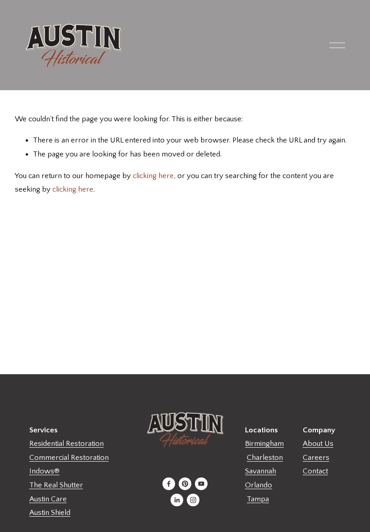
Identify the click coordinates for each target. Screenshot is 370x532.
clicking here (153, 176)
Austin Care (48, 499)
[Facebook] (168, 483)
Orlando (258, 485)
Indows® (44, 471)
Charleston (265, 458)
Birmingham (264, 444)
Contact (315, 471)
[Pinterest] (185, 483)
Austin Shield (49, 513)
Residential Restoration (66, 444)
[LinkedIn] (177, 500)
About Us (318, 444)
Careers (316, 458)
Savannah (260, 471)
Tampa (258, 499)
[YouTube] (201, 483)
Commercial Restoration (69, 458)
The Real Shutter (56, 485)
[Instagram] (193, 500)
